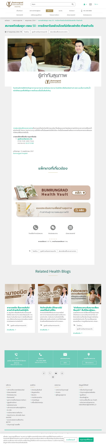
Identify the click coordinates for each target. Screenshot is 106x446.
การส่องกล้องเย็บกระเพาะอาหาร (23, 128)
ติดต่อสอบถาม (87, 15)
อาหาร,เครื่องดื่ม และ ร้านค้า (88, 400)
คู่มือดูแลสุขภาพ (61, 395)
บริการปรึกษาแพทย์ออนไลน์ (16, 390)
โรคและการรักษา (54, 15)
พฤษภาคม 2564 (30, 20)
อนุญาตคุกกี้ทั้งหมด (86, 440)
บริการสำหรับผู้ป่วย (35, 10)
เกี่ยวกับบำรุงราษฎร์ (86, 390)
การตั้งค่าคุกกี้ (70, 440)
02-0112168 (30, 143)
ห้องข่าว (33, 395)
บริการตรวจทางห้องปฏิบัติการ (16, 407)
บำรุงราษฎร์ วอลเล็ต (13, 425)
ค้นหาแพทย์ (19, 15)
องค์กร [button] (32, 385)
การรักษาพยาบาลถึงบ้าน (15, 413)
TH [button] (95, 4)
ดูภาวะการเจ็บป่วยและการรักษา (16, 400)
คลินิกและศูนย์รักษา (36, 15)
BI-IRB (9, 410)
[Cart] (90, 4)
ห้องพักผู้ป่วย (84, 397)
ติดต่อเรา (72, 10)
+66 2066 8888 (87, 10)
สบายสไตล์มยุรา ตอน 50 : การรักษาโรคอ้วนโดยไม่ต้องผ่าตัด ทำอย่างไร (60, 20)
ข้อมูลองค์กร (35, 392)
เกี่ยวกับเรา (19, 10)
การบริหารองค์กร (36, 397)
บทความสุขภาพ (17, 20)
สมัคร (65, 363)
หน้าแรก (7, 20)
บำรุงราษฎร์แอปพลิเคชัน (87, 392)
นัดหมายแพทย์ (71, 15)
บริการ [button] (8, 385)
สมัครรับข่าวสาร (12, 405)
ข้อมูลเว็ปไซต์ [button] (83, 385)
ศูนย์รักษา (83, 395)
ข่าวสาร (58, 392)
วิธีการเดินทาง (89, 363)
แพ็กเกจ (49, 10)
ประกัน (60, 10)
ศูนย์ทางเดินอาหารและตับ (39, 32)
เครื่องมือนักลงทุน (37, 402)
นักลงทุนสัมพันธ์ (36, 390)
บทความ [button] (57, 385)
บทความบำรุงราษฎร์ (62, 390)
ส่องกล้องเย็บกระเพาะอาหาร (59, 32)
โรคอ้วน (26, 32)
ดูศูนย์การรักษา (12, 402)
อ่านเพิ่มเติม (10, 330)
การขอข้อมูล (35, 400)
